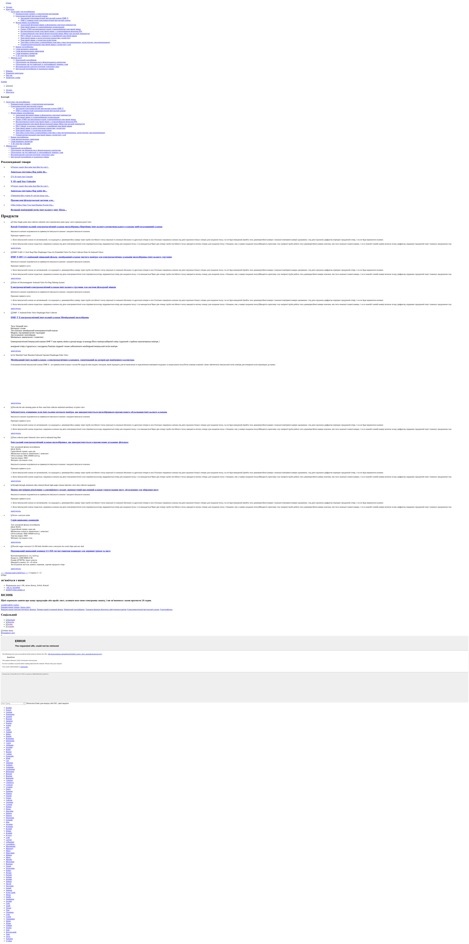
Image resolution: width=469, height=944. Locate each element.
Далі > (23, 573)
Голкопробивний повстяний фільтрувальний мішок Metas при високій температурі (55, 34)
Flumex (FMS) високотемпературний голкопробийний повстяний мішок (51, 29)
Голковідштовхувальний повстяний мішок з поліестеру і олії (46, 45)
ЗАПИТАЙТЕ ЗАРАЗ (10, 605)
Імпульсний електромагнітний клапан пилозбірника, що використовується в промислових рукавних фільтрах (69, 442)
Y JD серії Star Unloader (25, 56)
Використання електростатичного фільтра (18, 609)
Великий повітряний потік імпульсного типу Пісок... (39, 209)
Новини (9, 71)
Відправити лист (8, 633)
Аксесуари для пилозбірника (23, 12)
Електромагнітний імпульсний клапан (32, 16)
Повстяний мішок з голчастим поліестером (38, 40)
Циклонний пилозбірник (26, 60)
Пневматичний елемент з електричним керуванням (37, 14)
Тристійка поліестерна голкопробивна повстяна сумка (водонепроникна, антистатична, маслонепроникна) (65, 42)
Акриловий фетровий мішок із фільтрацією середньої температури (48, 25)
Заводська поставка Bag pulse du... (29, 172)
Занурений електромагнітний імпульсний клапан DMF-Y (45, 18)
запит (13, 248)
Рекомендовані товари (10, 607)
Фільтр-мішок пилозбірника (27, 23)
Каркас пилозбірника (24, 47)
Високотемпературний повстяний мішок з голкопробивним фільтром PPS (51, 31)
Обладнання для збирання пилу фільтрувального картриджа (41, 62)
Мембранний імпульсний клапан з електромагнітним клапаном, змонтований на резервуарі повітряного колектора (72, 360)
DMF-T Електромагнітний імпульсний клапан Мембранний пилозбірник (50, 317)
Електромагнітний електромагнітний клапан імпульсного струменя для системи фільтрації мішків (63, 287)
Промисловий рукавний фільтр (50, 609)
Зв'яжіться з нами (13, 77)
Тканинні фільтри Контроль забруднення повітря (105, 609)
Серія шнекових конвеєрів (26, 49)
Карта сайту (26, 607)
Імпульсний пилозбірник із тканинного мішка (35, 69)
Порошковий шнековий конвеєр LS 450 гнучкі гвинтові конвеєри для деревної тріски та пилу (61, 551)
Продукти (10, 9)
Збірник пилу (16, 58)
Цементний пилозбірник (74, 609)
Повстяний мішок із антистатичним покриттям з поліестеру (45, 38)
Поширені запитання (14, 73)
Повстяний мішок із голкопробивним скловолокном (42, 27)
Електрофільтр (166, 609)
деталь (18, 248)
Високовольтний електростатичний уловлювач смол (37, 66)
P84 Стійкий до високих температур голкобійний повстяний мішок (49, 36)
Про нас (9, 75)
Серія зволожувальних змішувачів (30, 51)
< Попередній (9, 573)
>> (27, 573)
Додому (9, 7)
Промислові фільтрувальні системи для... (32, 200)
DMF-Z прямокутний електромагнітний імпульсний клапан (45, 20)
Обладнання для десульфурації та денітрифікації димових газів (42, 64)
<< (2, 573)
